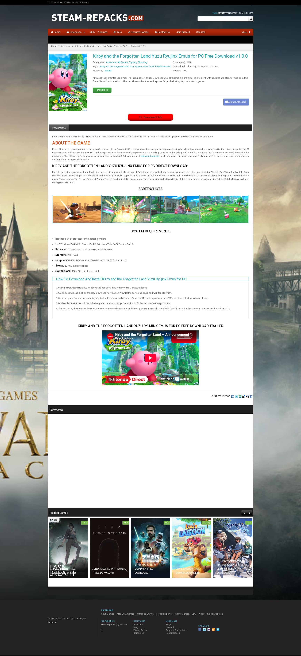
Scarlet (108, 70)
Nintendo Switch (145, 614)
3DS (194, 614)
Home (54, 46)
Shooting (142, 62)
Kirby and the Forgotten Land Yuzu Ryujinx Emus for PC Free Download (135, 66)
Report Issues (173, 633)
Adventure (66, 46)
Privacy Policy (140, 630)
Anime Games (182, 614)
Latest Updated (215, 614)
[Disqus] (150, 463)
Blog (135, 627)
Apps (201, 614)
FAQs (168, 624)
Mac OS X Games (125, 614)
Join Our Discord (237, 102)
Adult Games (107, 614)
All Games (122, 62)
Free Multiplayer (164, 614)
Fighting (133, 62)
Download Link (153, 117)
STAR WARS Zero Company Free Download (145, 568)
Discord (249, 13)
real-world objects (150, 156)
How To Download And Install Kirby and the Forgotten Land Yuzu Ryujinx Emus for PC (121, 279)
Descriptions (59, 128)
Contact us (138, 633)
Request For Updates (176, 630)
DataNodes (102, 90)
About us (138, 624)
